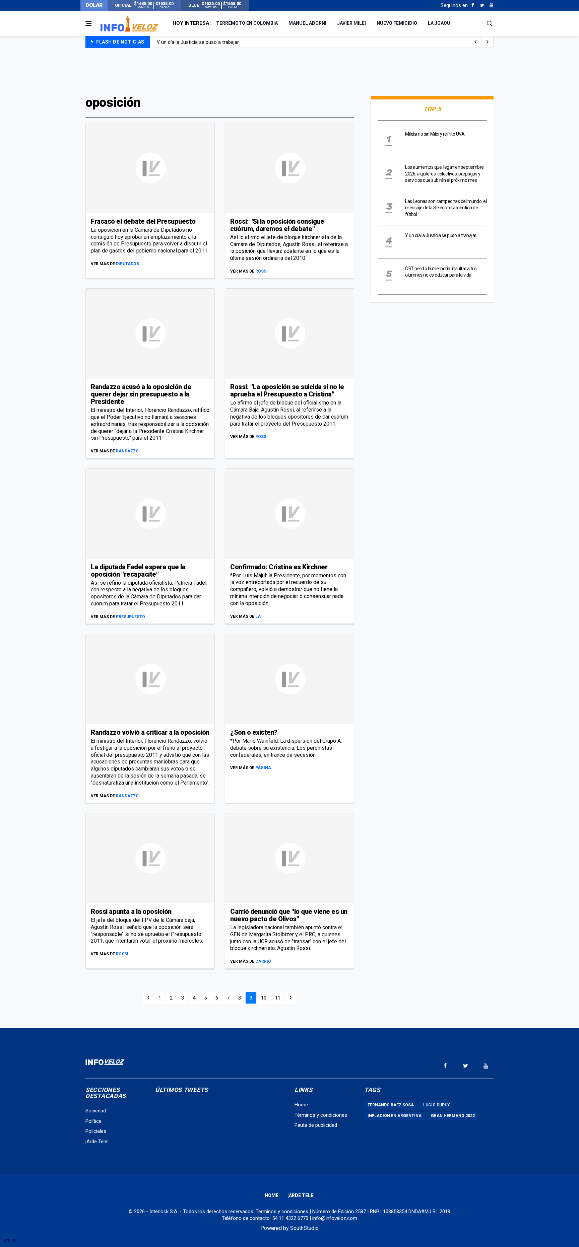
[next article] (475, 42)
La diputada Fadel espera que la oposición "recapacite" (138, 570)
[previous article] (487, 42)
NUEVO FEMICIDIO (397, 23)
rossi (261, 271)
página (263, 767)
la (258, 616)
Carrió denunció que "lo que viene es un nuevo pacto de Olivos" (288, 915)
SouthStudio (304, 1228)
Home (301, 1105)
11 (277, 998)
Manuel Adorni (307, 23)
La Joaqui (440, 23)
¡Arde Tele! (97, 1142)
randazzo (127, 451)
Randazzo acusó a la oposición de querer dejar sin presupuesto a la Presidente (141, 394)
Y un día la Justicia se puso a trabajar (198, 42)
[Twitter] (482, 5)
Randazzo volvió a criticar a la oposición (150, 732)
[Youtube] (491, 5)
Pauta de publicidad (316, 1125)
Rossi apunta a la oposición (131, 911)
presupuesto (130, 616)
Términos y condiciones (321, 1115)
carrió (263, 961)
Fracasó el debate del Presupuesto (143, 221)
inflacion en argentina (395, 1115)
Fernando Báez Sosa (391, 1105)
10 (263, 998)
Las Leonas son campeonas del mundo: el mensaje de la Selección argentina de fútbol (446, 208)
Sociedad (95, 1111)
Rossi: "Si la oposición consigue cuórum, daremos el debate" (277, 225)
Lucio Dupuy (436, 1105)
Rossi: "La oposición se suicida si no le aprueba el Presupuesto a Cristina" (287, 390)
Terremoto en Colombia (247, 23)
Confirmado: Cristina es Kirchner (278, 567)
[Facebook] (472, 5)
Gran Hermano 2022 (453, 1115)
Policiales (95, 1131)
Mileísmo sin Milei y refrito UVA (434, 134)
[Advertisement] (289, 71)
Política (93, 1121)
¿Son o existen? (253, 732)
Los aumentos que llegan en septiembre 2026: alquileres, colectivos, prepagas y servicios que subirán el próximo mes (444, 173)
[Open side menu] (88, 23)
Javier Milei (351, 23)
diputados (127, 264)
